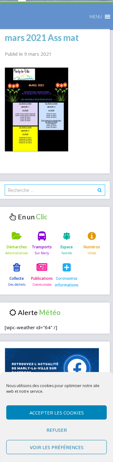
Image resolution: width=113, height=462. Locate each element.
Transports (42, 247)
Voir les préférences (56, 447)
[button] (95, 16)
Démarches (17, 247)
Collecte (16, 278)
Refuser (56, 430)
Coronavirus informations (66, 281)
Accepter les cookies (57, 412)
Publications (42, 278)
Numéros (91, 247)
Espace (67, 247)
